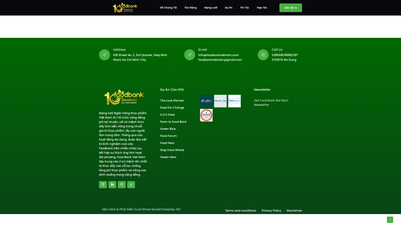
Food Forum (168, 136)
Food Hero (167, 143)
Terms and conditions (240, 211)
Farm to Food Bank (173, 122)
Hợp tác (262, 7)
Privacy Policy (271, 211)
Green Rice (168, 129)
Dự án (228, 7)
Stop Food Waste (172, 150)
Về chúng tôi (168, 7)
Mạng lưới (210, 7)
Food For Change (172, 108)
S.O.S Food (167, 115)
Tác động (190, 7)
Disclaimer (294, 211)
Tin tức (244, 7)
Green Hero (168, 157)
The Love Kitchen (172, 100)
